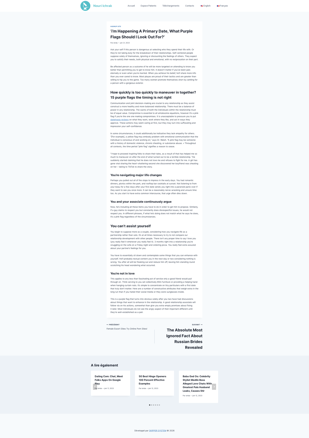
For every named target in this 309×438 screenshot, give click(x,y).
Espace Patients (148, 5)
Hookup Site (115, 26)
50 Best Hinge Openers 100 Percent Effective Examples (152, 380)
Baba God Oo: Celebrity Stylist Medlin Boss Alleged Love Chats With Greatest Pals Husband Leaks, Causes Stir (197, 383)
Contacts (189, 5)
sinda (115, 43)
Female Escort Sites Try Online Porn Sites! (127, 327)
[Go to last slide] (95, 387)
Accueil (131, 5)
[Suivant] (214, 387)
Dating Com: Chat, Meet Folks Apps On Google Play (109, 380)
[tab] (149, 405)
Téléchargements (170, 5)
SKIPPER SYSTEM (157, 430)
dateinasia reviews (119, 119)
